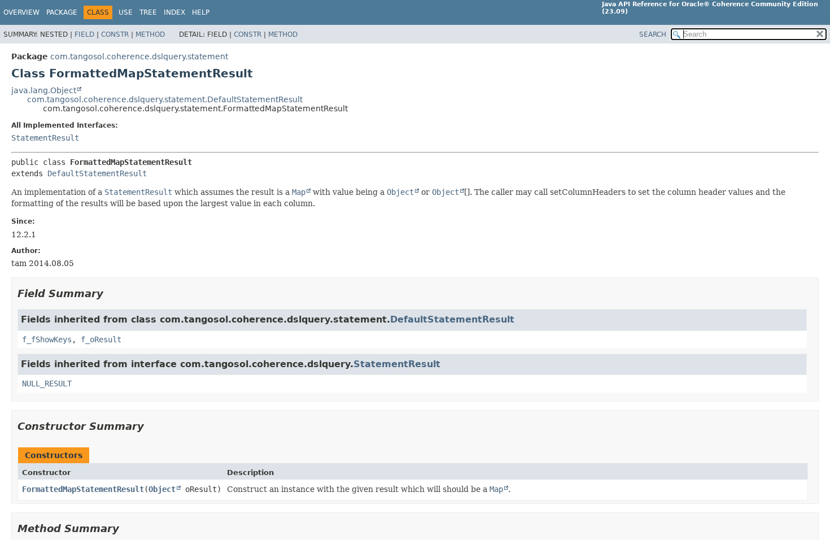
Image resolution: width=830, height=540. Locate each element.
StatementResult (45, 137)
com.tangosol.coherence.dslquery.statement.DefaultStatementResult (165, 99)
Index (174, 12)
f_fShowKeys (47, 339)
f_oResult (101, 339)
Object (162, 489)
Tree (148, 12)
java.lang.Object (43, 90)
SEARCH (652, 34)
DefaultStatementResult (97, 173)
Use (126, 12)
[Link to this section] (111, 293)
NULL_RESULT (47, 383)
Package (61, 12)
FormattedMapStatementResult (83, 489)
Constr (115, 34)
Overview (21, 12)
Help (200, 12)
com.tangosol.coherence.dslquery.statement (139, 56)
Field (84, 34)
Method (150, 34)
